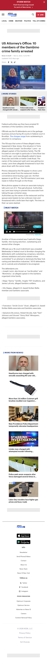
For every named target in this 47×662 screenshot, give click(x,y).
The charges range (17, 136)
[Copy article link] (15, 62)
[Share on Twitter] (11, 62)
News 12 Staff (6, 56)
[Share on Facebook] (8, 62)
